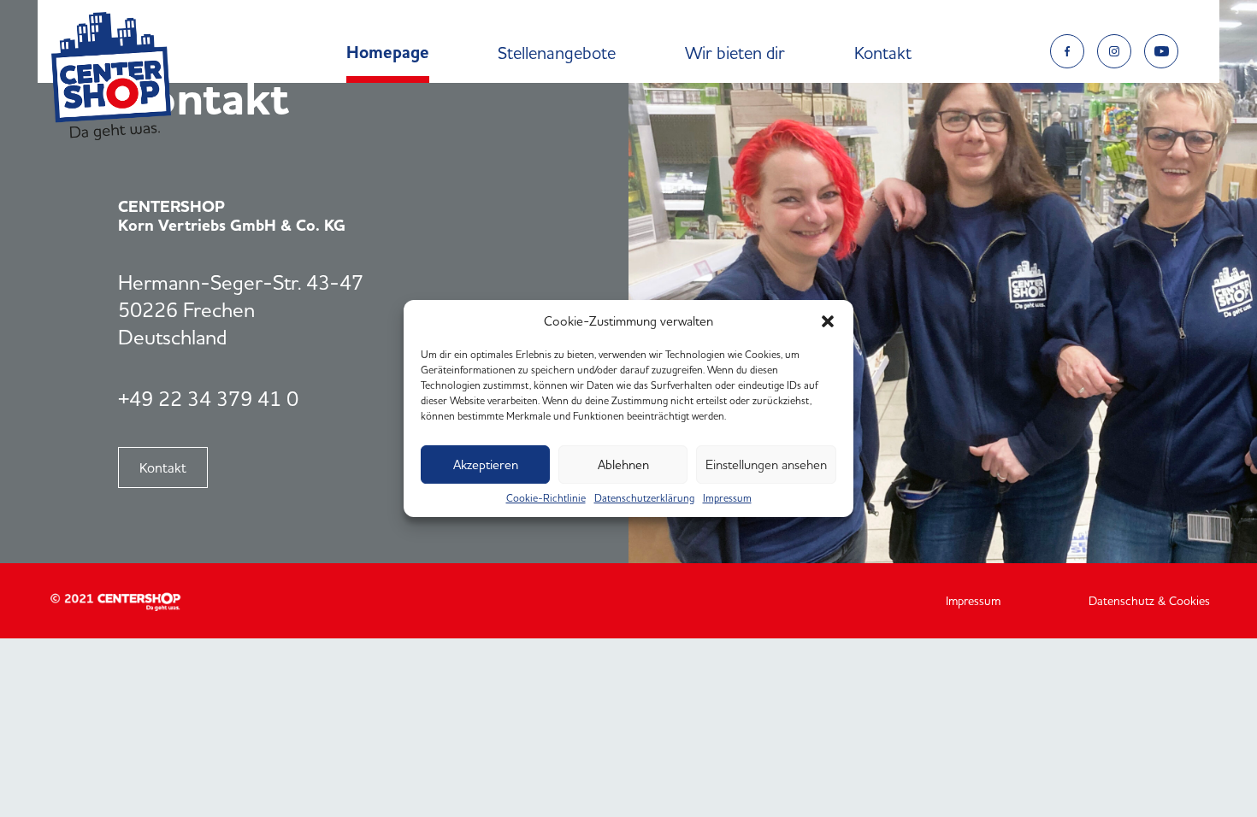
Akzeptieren (485, 464)
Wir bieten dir (735, 53)
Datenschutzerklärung (644, 498)
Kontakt (883, 53)
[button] (827, 321)
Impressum (727, 498)
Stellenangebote (557, 53)
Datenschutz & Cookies (1149, 600)
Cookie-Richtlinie (546, 498)
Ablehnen (623, 464)
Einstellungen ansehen (766, 464)
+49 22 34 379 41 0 (208, 398)
